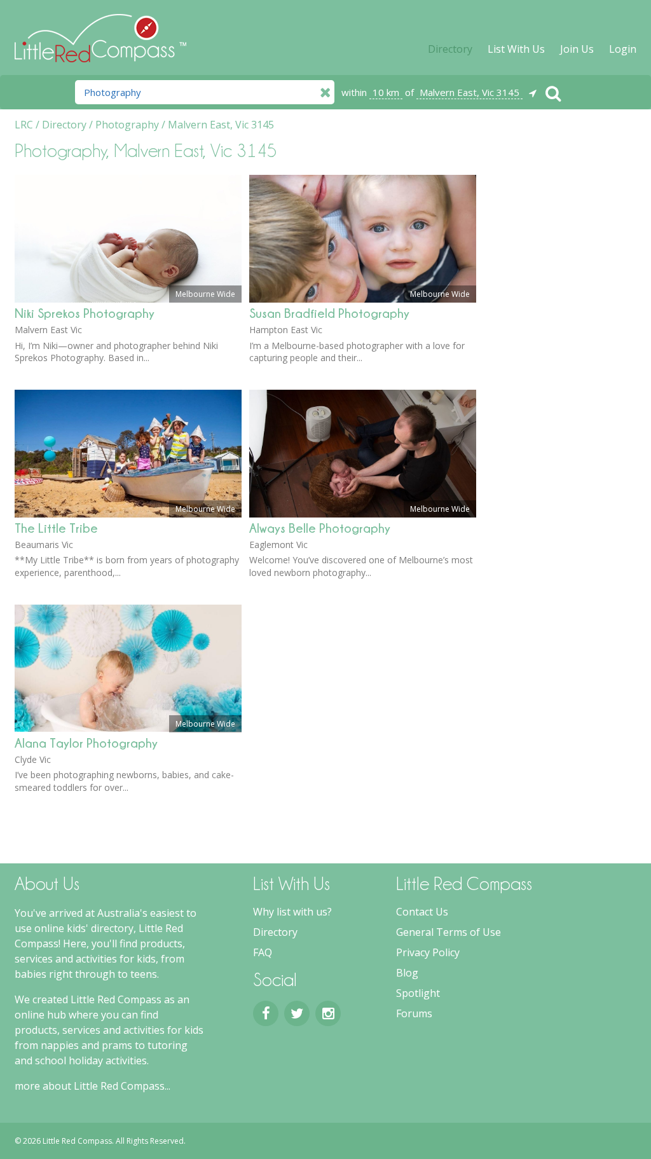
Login (622, 49)
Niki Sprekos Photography (84, 313)
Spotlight (418, 993)
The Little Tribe (56, 528)
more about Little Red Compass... (92, 1086)
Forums (414, 1013)
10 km (386, 92)
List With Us (516, 49)
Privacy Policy (428, 952)
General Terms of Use (448, 932)
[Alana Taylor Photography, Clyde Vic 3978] (128, 728)
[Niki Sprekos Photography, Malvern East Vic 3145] (128, 299)
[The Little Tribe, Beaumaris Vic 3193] (128, 514)
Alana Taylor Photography (86, 743)
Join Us (577, 49)
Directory (450, 49)
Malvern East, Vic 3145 (469, 92)
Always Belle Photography (319, 528)
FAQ (262, 952)
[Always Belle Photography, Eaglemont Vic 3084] (362, 514)
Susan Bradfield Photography (329, 313)
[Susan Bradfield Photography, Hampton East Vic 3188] (362, 299)
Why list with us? (292, 912)
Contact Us (422, 912)
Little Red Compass (100, 31)
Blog (407, 973)
